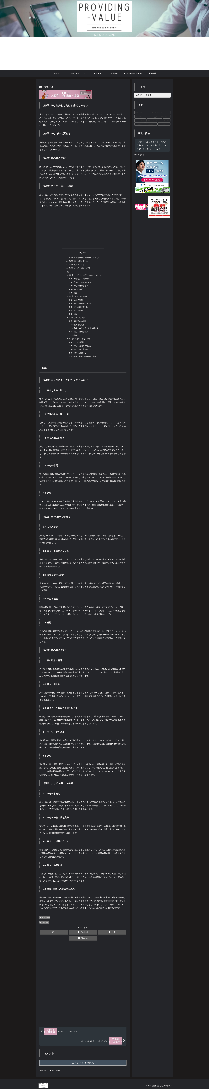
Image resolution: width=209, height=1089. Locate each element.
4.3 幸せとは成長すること (81, 349)
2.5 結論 (74, 314)
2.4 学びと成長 (77, 310)
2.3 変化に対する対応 (79, 307)
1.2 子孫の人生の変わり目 (81, 282)
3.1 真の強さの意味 (78, 321)
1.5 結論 (74, 292)
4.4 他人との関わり (78, 352)
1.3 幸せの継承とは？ (79, 285)
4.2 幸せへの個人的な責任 (81, 345)
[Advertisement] (104, 53)
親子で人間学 (46, 918)
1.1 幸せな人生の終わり (80, 278)
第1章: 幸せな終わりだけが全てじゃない (84, 257)
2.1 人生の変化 (77, 299)
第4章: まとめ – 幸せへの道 (79, 268)
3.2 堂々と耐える (77, 324)
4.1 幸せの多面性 (77, 342)
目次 (80, 252)
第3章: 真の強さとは (76, 264)
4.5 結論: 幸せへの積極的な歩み (83, 356)
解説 (68, 271)
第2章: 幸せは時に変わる (78, 261)
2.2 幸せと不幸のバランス (81, 303)
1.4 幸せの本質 (77, 289)
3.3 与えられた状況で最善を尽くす (84, 328)
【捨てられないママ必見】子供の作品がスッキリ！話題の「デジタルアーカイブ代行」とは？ (151, 145)
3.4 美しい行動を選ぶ (79, 331)
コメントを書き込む (83, 1062)
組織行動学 (45, 922)
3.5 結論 (74, 335)
